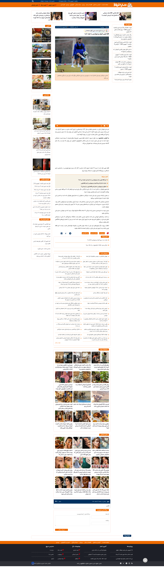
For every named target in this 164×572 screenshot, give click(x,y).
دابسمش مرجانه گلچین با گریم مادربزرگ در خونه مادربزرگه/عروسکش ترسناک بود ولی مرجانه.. (69, 283)
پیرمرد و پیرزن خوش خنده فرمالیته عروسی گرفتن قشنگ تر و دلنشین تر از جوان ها (69, 299)
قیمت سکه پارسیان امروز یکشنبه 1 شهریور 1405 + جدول (122, 68)
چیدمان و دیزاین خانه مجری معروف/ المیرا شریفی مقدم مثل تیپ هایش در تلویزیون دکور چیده (64, 387)
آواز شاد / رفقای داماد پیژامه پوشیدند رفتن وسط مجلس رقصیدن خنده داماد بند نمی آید (69, 257)
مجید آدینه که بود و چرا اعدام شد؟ (123, 80)
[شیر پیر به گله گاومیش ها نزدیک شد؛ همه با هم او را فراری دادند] (100, 396)
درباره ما (47, 1)
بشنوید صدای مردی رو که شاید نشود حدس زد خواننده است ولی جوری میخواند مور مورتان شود (68, 262)
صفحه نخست (104, 5)
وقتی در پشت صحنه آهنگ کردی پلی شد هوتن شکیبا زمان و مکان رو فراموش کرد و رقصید (95, 325)
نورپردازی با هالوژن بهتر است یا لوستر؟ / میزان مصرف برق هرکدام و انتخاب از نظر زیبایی (63, 367)
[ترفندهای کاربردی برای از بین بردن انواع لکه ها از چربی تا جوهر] (41, 124)
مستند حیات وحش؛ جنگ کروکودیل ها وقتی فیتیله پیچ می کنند (96, 288)
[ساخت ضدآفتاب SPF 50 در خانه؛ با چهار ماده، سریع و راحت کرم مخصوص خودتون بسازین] (100, 443)
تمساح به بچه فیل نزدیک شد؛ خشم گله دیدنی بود (82, 405)
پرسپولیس (102, 233)
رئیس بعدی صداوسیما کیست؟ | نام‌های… (97, 554)
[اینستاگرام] (129, 563)
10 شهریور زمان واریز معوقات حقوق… (124, 550)
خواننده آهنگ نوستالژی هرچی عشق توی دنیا (97, 335)
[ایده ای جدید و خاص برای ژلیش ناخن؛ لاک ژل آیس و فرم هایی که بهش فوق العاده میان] (82, 443)
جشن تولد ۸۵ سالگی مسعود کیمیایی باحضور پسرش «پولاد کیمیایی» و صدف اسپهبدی (68, 339)
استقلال (77, 559)
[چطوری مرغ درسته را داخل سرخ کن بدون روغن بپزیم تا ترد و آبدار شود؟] (100, 416)
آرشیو (52, 559)
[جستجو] (32, 1)
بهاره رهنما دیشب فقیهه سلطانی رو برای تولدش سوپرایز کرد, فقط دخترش (69, 267)
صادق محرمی (94, 233)
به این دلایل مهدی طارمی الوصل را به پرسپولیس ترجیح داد (122, 50)
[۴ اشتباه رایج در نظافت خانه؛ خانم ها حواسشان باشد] (41, 104)
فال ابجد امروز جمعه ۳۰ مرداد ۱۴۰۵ (42, 190)
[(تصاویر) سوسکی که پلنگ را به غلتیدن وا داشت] (82, 377)
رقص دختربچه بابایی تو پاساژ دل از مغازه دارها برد (69, 335)
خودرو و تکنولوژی (65, 542)
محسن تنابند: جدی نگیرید (44, 249)
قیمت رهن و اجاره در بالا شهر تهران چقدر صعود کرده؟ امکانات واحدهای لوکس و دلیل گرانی (63, 406)
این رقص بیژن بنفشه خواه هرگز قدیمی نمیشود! (96, 272)
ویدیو (67, 5)
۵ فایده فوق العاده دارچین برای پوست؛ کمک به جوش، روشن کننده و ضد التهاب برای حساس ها (63, 453)
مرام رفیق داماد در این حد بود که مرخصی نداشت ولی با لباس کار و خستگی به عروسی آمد (67, 273)
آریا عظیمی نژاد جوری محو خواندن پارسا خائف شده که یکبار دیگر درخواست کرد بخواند (67, 314)
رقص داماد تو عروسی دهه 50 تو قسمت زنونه (97, 303)
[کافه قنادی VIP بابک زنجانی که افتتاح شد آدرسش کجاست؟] (125, 16)
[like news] (57, 126)
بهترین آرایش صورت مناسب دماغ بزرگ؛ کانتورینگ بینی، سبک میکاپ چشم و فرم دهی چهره (64, 492)
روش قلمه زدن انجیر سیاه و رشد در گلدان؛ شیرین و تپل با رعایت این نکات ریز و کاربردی (100, 387)
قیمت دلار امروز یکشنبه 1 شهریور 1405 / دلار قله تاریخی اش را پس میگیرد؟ (123, 57)
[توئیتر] (66, 233)
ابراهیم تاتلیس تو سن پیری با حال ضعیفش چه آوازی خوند (68, 309)
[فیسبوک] (62, 233)
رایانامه (107, 521)
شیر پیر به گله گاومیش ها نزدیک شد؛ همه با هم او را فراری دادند (101, 405)
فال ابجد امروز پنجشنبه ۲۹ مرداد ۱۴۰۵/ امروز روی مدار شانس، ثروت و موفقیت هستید (41, 195)
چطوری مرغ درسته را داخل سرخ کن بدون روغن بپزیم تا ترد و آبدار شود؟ (101, 426)
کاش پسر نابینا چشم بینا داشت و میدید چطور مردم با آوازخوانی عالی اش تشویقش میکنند (68, 278)
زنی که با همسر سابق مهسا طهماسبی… (124, 559)
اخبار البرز (63, 5)
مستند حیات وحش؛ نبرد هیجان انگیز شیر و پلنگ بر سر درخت (68, 325)
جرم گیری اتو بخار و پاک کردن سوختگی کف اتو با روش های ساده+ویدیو (43, 152)
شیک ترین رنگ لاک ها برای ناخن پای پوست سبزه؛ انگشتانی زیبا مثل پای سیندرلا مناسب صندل (100, 492)
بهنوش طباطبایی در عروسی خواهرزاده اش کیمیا (96, 256)
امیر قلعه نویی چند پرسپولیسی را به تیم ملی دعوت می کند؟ (92, 180)
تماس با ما (52, 1)
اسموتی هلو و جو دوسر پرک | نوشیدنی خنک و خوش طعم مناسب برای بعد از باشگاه (42, 69)
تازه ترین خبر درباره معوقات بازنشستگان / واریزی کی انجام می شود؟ (123, 74)
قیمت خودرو (76, 550)
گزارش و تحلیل (96, 5)
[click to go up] (145, 560)
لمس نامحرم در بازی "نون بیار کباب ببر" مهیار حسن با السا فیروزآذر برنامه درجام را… (76, 15)
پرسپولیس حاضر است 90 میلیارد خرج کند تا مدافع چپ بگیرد (123, 63)
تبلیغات (42, 1)
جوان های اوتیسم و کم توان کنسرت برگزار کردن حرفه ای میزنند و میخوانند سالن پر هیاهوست (95, 267)
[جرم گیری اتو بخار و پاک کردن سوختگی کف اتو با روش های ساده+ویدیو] (41, 143)
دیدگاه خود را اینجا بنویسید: (83, 514)
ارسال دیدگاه (61, 529)
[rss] (131, 563)
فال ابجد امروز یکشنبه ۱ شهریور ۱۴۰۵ (42, 183)
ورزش (83, 5)
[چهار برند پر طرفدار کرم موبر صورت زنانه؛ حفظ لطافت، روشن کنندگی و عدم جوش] (82, 482)
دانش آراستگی (75, 554)
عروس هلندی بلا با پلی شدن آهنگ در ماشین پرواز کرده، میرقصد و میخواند (68, 320)
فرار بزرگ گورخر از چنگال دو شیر (100, 293)
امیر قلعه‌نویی (85, 233)
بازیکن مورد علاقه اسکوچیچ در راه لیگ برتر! (96, 245)
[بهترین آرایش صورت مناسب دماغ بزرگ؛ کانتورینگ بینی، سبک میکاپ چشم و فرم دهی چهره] (63, 482)
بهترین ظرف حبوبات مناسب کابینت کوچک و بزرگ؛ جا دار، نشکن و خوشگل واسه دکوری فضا (63, 426)
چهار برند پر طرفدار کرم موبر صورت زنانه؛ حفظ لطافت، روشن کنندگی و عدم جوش (82, 492)
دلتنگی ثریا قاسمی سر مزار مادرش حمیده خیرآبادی (68, 329)
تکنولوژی (72, 5)
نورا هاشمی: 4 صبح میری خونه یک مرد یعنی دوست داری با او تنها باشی (41, 226)
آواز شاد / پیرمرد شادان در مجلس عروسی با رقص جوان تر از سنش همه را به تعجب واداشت (95, 262)
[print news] (101, 126)
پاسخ (60, 501)
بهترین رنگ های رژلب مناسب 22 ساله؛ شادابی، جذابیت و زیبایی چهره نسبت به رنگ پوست (101, 472)
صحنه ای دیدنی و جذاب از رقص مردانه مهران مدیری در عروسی (95, 314)
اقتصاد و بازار (89, 5)
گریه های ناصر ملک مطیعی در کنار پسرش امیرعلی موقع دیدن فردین (67, 294)
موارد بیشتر (57, 343)
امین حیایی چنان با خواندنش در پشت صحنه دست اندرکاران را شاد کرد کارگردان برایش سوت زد (95, 283)
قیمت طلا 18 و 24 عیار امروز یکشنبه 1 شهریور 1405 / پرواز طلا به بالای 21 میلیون (122, 30)
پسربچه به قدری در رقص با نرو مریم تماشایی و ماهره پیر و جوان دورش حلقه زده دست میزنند (95, 330)
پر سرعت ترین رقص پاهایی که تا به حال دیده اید (96, 277)
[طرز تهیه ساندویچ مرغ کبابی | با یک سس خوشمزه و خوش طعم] (41, 82)
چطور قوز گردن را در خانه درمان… (98, 550)
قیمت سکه (60, 550)
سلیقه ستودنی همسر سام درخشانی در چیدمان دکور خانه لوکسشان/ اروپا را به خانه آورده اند (41, 16)
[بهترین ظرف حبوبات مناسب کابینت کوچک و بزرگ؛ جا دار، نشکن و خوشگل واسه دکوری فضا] (63, 416)
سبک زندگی (78, 5)
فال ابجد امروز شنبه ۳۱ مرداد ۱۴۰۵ (42, 186)
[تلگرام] (70, 233)
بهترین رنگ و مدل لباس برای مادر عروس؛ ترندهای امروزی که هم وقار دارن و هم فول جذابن (82, 472)
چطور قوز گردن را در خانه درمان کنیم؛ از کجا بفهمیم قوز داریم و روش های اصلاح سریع (101, 367)
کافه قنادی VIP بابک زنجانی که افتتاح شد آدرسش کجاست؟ (110, 14)
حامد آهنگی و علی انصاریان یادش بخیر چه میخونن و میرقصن (95, 299)
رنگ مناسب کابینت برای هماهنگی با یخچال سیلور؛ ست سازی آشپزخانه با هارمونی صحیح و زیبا (82, 367)
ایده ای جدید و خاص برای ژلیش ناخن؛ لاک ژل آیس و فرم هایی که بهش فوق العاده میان (82, 453)
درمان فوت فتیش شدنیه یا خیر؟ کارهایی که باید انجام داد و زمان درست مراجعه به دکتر (83, 426)
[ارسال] (104, 126)
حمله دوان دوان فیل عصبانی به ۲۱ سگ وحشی (69, 288)
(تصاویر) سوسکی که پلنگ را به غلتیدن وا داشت (83, 386)
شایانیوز (83, 563)
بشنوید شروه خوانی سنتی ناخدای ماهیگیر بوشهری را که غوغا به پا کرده (95, 320)
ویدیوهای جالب (104, 253)
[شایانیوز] (123, 4)
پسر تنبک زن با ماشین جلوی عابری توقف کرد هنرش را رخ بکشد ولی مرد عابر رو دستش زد (95, 339)
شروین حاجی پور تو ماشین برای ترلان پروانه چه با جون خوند (96, 309)
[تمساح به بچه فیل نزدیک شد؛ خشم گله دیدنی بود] (82, 396)
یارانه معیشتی (61, 559)
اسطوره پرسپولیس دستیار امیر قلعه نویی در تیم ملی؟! (93, 187)
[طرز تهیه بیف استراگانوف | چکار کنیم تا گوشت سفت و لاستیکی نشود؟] (41, 35)
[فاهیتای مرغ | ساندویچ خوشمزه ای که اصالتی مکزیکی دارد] (41, 51)
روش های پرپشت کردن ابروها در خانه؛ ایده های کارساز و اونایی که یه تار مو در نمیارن (64, 472)
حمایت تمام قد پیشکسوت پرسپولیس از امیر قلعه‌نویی (93, 183)
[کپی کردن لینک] (107, 126)
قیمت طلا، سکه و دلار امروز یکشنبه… (98, 559)
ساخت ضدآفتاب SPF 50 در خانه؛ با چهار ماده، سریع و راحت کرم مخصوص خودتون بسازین (100, 453)
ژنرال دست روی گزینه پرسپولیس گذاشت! (97, 240)
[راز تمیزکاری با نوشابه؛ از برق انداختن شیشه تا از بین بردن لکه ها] (41, 164)
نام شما (107, 514)
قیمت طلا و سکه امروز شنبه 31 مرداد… (124, 554)
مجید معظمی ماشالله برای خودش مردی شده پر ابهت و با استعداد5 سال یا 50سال (67, 304)
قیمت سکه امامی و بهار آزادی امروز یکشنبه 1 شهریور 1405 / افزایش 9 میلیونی (122, 44)
